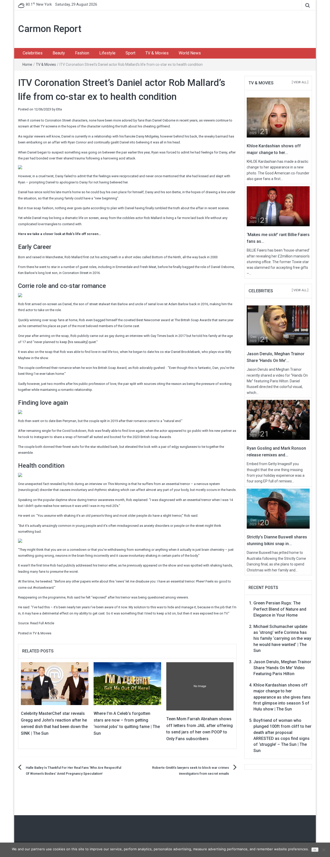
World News (190, 53)
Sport (130, 53)
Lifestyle (107, 53)
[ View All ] (300, 82)
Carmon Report (49, 28)
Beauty (59, 53)
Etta (59, 109)
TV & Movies (157, 53)
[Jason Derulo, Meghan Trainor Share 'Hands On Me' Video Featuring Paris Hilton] (278, 325)
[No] (323, 849)
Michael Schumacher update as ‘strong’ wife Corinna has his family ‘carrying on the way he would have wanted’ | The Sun (282, 638)
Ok (315, 849)
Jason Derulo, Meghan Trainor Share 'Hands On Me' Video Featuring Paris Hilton (282, 667)
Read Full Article (42, 623)
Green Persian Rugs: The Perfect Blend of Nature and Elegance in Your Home (279, 609)
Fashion (82, 53)
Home (27, 64)
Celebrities (33, 53)
